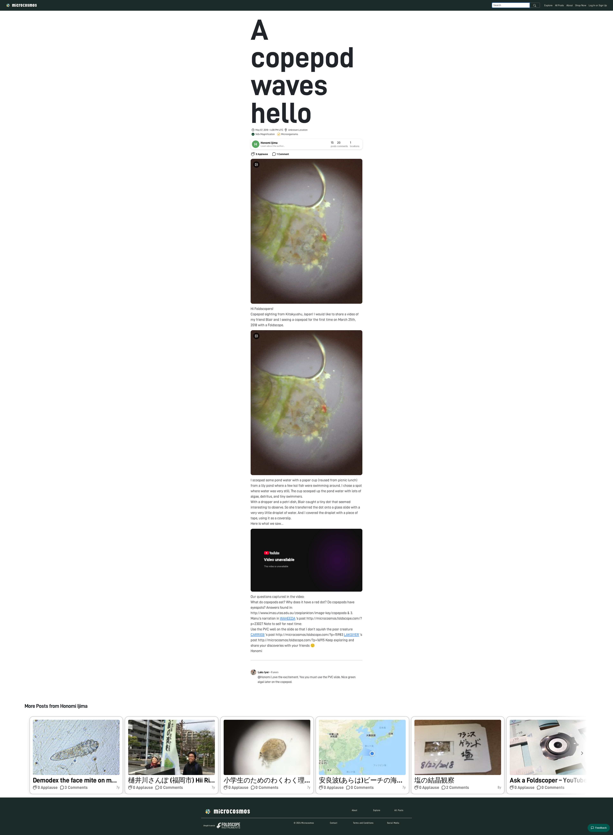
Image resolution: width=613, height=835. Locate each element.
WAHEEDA (287, 618)
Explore (548, 5)
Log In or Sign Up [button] (598, 5)
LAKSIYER (351, 634)
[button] (76, 755)
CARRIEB (258, 634)
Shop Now (580, 5)
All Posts (559, 5)
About (569, 5)
